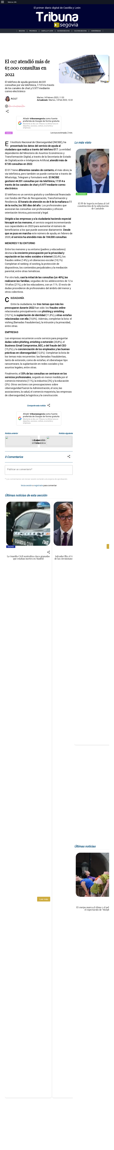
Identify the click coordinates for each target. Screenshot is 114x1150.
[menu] (2, 2)
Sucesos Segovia (63, 31)
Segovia (22, 31)
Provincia (33, 31)
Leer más (43, 899)
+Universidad (96, 31)
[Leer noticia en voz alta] (6, 106)
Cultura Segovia (80, 31)
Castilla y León (47, 31)
